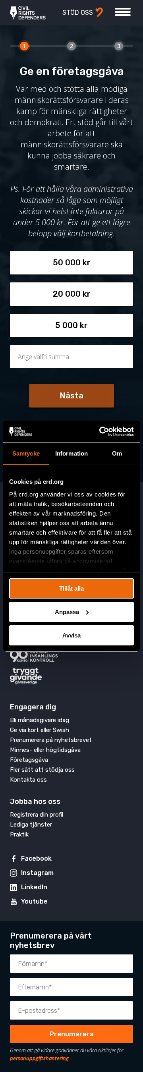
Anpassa (67, 611)
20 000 (67, 294)
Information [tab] (71, 453)
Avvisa (71, 635)
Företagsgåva (29, 759)
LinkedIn (34, 887)
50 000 (67, 262)
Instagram (37, 873)
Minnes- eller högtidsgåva (45, 749)
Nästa (71, 395)
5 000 (66, 325)
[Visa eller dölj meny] (123, 12)
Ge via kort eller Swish (39, 730)
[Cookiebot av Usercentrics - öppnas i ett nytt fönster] (101, 431)
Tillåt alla (71, 588)
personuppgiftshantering (39, 1058)
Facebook (36, 858)
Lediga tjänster (31, 824)
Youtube (34, 901)
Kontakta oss (28, 779)
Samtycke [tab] (26, 453)
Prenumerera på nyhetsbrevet (51, 740)
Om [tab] (117, 453)
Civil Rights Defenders (28, 13)
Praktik (19, 834)
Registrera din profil (36, 814)
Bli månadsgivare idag (39, 720)
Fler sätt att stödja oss (42, 769)
